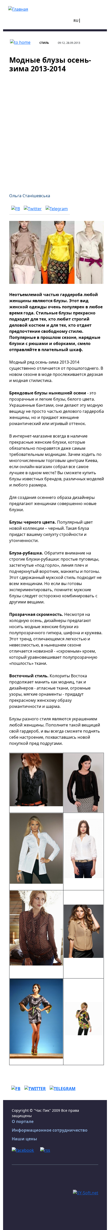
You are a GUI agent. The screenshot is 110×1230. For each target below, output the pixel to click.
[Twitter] (33, 208)
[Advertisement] (55, 129)
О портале (23, 1121)
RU (76, 20)
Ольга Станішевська (29, 196)
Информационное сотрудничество (49, 1130)
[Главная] (18, 8)
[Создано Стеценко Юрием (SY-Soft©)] (85, 1192)
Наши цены (24, 1139)
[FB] (15, 208)
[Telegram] (57, 208)
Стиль (44, 43)
